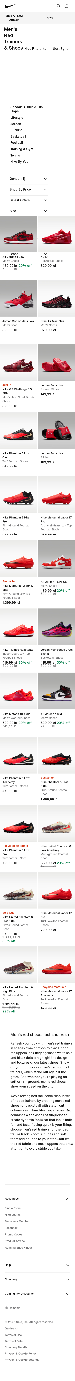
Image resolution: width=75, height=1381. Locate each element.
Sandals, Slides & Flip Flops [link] (26, 109)
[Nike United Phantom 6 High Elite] (18, 964)
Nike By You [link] (19, 161)
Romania (14, 1308)
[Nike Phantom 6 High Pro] (18, 494)
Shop (50, 18)
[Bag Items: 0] (66, 6)
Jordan (15, 124)
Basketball (18, 136)
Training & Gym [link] (21, 149)
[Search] (58, 6)
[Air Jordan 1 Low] (18, 234)
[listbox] (61, 48)
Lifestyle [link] (16, 117)
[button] (29, 179)
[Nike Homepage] (11, 6)
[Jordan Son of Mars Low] (18, 298)
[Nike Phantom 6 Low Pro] (18, 823)
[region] (37, 184)
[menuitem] (12, 1328)
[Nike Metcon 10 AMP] (18, 691)
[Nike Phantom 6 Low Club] (18, 430)
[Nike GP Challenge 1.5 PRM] (18, 362)
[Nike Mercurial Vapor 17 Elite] (18, 558)
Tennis (15, 155)
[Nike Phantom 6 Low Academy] (18, 755)
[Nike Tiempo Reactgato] (18, 626)
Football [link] (16, 142)
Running (16, 130)
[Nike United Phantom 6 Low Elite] (18, 890)
